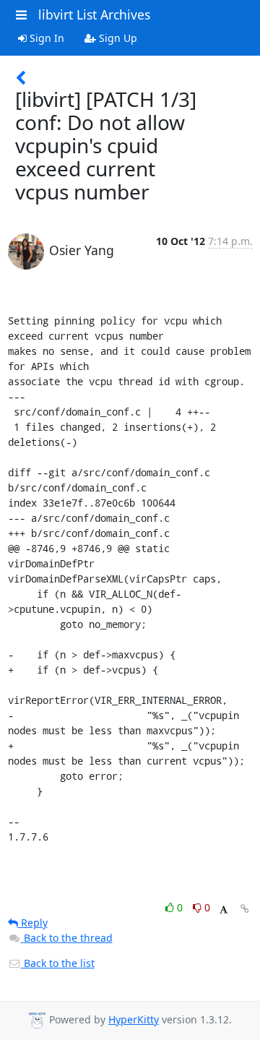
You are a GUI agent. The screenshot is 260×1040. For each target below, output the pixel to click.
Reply (33, 922)
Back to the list (58, 963)
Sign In (45, 38)
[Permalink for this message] (245, 909)
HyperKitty (133, 1019)
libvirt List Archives (94, 14)
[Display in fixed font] (223, 909)
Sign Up (116, 38)
